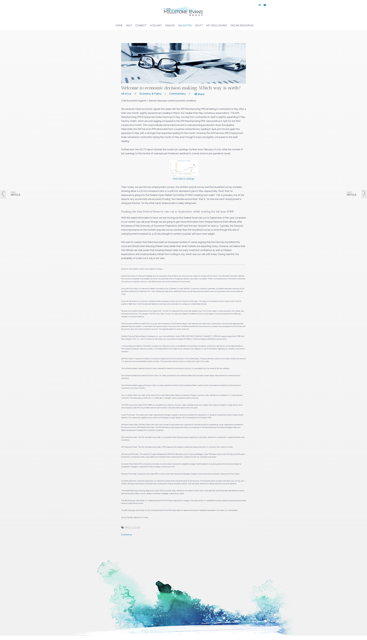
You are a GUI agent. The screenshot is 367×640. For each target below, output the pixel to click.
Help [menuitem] (129, 25)
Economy (126, 534)
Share (201, 94)
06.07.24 (129, 93)
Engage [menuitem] (170, 25)
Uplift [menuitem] (199, 25)
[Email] (197, 110)
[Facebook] (197, 99)
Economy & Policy (150, 93)
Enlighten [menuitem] (185, 25)
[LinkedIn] (197, 106)
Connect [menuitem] (141, 25)
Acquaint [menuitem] (156, 25)
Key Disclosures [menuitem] (216, 25)
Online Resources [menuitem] (242, 25)
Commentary (177, 93)
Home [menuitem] (119, 25)
